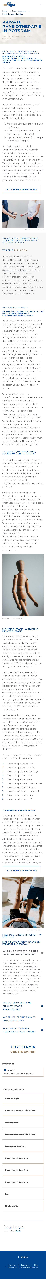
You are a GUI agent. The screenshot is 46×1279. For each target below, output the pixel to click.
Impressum (12, 1267)
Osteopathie (8, 270)
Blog (36, 1265)
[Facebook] (19, 1257)
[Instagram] (21, 1257)
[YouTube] (24, 1257)
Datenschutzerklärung (29, 1267)
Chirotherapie (21, 270)
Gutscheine (25, 1265)
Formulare (12, 1265)
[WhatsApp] (27, 1257)
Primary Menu (42, 4)
